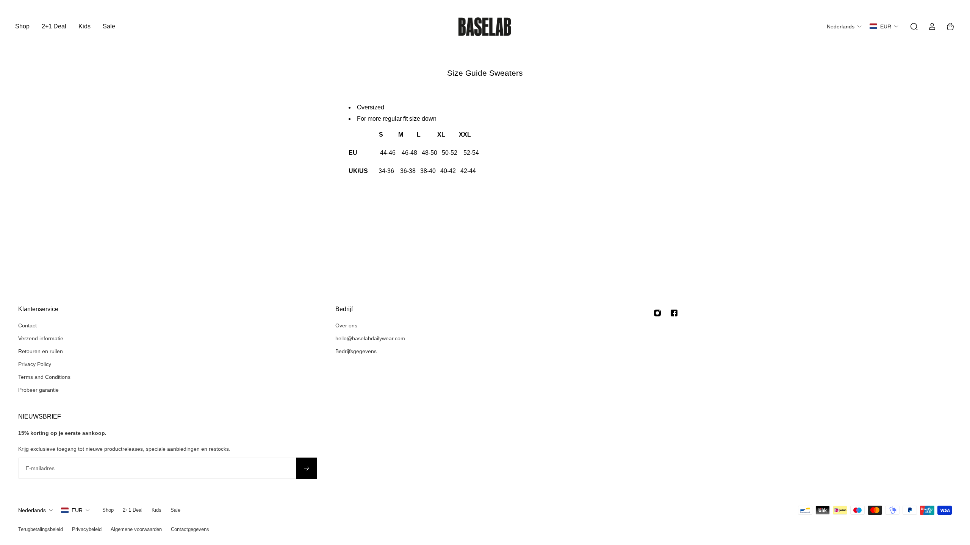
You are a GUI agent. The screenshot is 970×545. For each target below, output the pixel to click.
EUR (77, 510)
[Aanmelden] (306, 468)
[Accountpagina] (932, 26)
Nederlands (32, 510)
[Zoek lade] (914, 26)
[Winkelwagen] (950, 26)
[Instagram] (657, 313)
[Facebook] (674, 313)
